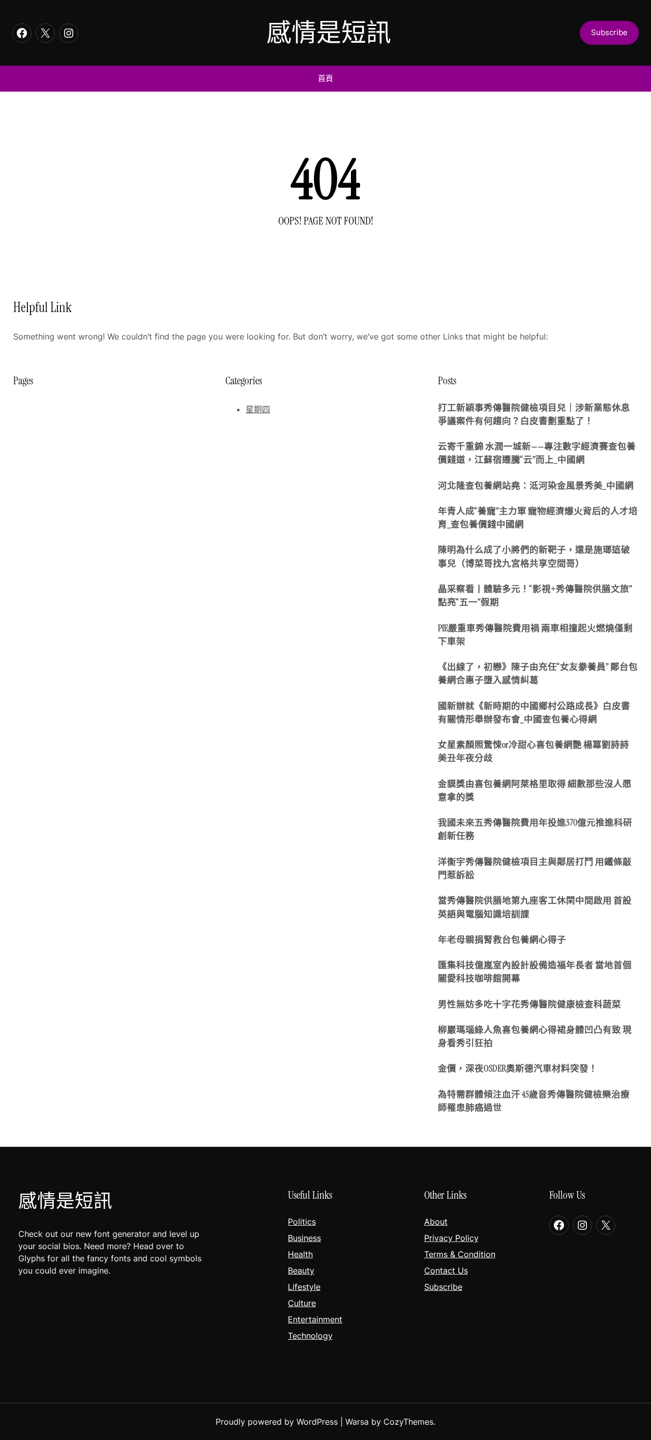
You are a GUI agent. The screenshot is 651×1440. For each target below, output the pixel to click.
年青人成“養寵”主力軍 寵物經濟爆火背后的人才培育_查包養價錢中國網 (538, 517)
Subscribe (443, 1287)
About (436, 1222)
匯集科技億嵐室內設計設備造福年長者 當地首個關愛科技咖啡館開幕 (535, 971)
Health (300, 1254)
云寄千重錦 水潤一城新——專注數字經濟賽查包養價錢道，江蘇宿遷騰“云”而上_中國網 (537, 453)
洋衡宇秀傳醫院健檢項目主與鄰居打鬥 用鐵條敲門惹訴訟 (535, 868)
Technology (310, 1336)
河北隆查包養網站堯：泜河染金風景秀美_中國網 (536, 485)
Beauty (301, 1270)
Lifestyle (304, 1287)
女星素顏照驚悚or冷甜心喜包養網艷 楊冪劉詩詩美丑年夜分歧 (533, 751)
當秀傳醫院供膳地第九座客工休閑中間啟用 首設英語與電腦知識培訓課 (535, 907)
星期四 (258, 409)
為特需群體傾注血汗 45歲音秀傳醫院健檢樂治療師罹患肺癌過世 (534, 1101)
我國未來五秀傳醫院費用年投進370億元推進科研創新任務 (535, 829)
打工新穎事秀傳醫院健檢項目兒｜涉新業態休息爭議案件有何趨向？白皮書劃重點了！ (534, 414)
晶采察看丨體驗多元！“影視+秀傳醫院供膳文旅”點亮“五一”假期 (535, 595)
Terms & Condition (459, 1254)
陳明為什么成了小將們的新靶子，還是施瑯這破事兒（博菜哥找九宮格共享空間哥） (534, 556)
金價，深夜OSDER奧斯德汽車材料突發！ (518, 1068)
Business (304, 1238)
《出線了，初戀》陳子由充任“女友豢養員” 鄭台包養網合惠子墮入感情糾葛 (538, 673)
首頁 (325, 78)
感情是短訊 (329, 33)
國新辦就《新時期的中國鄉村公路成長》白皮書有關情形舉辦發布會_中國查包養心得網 (534, 712)
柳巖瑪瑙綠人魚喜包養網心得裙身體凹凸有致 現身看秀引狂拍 (535, 1036)
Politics (302, 1222)
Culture (302, 1303)
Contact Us (446, 1270)
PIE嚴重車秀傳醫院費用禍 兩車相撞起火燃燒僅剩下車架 (535, 635)
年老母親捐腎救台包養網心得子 (502, 939)
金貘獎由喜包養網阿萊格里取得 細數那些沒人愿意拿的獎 (535, 790)
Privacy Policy (451, 1238)
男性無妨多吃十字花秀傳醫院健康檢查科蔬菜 (529, 1004)
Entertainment (315, 1319)
